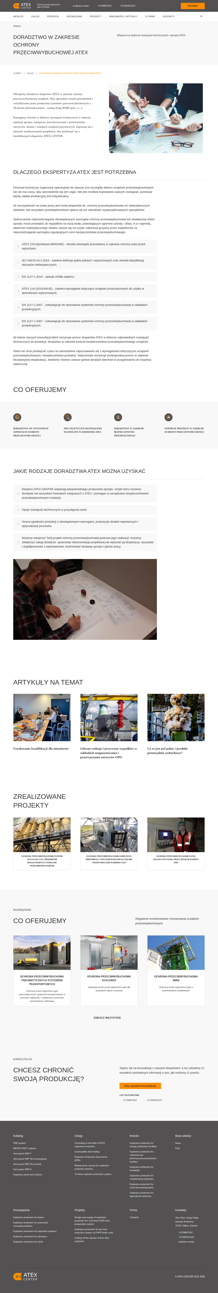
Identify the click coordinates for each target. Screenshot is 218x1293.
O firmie (150, 16)
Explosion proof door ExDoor (27, 1174)
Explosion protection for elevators (30, 1236)
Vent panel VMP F (22, 1153)
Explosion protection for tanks (28, 1241)
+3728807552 (105, 5)
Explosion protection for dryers (28, 1217)
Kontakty (169, 16)
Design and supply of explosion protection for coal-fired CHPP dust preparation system (92, 1220)
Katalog (18, 16)
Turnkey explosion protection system (93, 1174)
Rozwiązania (74, 16)
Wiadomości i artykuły (123, 16)
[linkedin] (182, 1249)
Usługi (35, 16)
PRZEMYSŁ (53, 16)
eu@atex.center (81, 5)
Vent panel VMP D (22, 1169)
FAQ (177, 1148)
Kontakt (193, 5)
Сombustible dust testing (87, 1151)
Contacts (134, 1217)
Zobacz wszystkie (107, 1017)
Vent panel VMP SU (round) (27, 1164)
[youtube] (177, 1249)
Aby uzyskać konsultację (140, 1086)
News (178, 1143)
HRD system (19, 1143)
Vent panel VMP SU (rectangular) (30, 1159)
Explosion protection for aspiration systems (34, 1231)
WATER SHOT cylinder (24, 1148)
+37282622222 (127, 5)
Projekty (95, 16)
